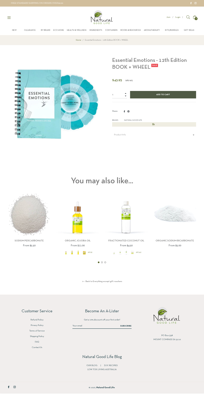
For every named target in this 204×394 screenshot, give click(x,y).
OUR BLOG (92, 365)
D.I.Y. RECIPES (111, 365)
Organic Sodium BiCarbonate (175, 241)
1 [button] (98, 262)
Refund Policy (36, 320)
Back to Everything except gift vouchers (103, 281)
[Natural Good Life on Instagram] (195, 3)
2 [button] (102, 262)
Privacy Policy (37, 325)
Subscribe (126, 326)
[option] (29, 225)
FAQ (37, 342)
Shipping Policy (37, 336)
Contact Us (37, 347)
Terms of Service (37, 331)
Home (78, 40)
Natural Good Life (105, 388)
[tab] (154, 135)
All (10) (138, 252)
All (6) (90, 252)
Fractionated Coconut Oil (126, 241)
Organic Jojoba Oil (78, 241)
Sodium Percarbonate (29, 241)
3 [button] (105, 262)
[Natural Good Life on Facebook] (191, 3)
